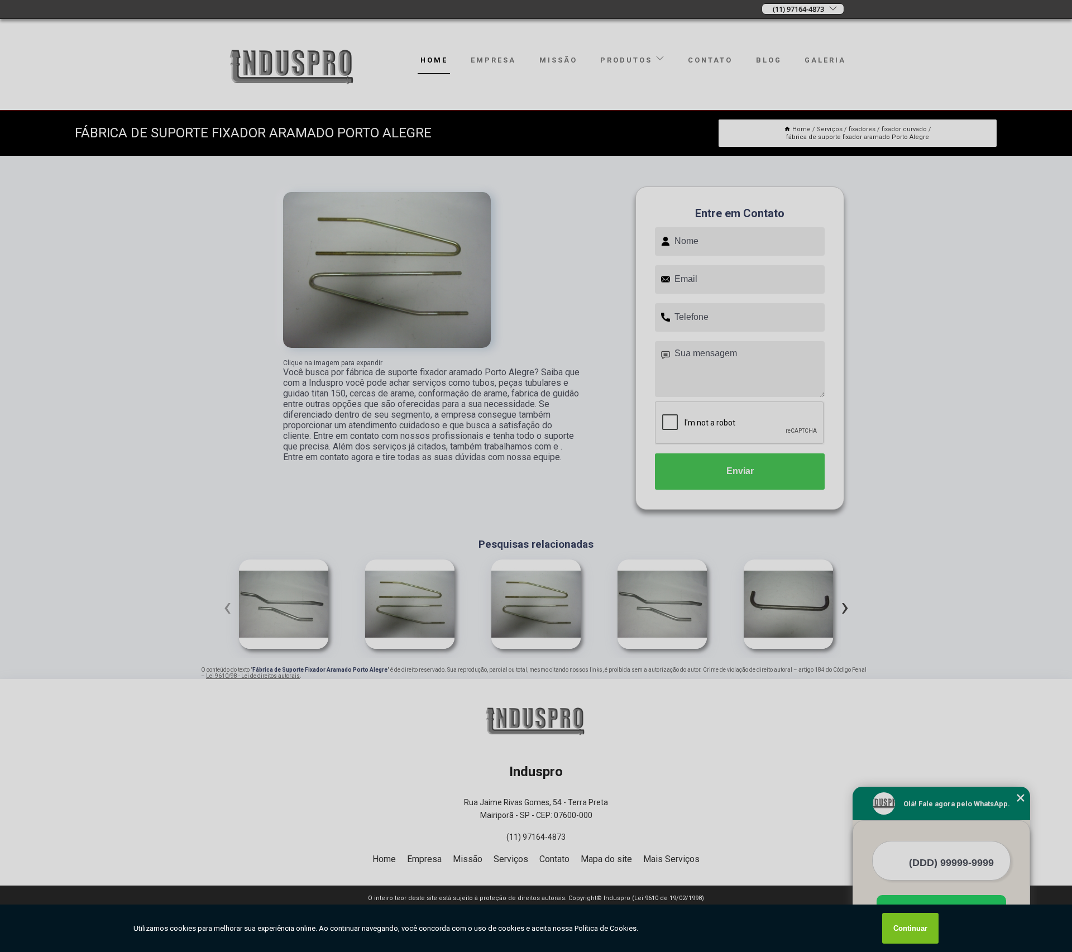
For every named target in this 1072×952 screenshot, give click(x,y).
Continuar (910, 928)
